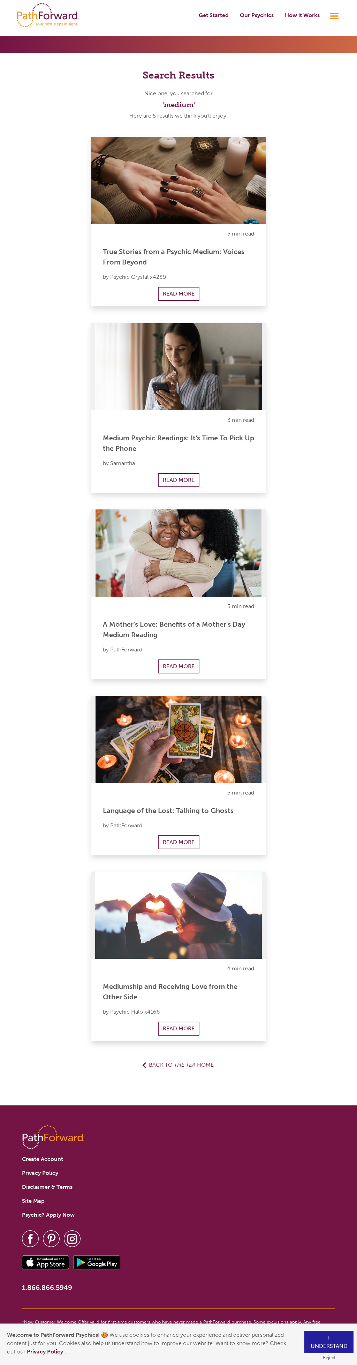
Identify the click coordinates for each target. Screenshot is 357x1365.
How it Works (302, 15)
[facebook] (30, 1238)
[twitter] (51, 1238)
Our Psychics (257, 15)
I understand (329, 1341)
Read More (179, 293)
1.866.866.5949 (47, 1287)
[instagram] (72, 1238)
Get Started (214, 15)
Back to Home (181, 1064)
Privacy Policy (45, 1351)
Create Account (42, 1159)
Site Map (33, 1201)
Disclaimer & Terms (47, 1187)
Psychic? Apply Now (48, 1214)
